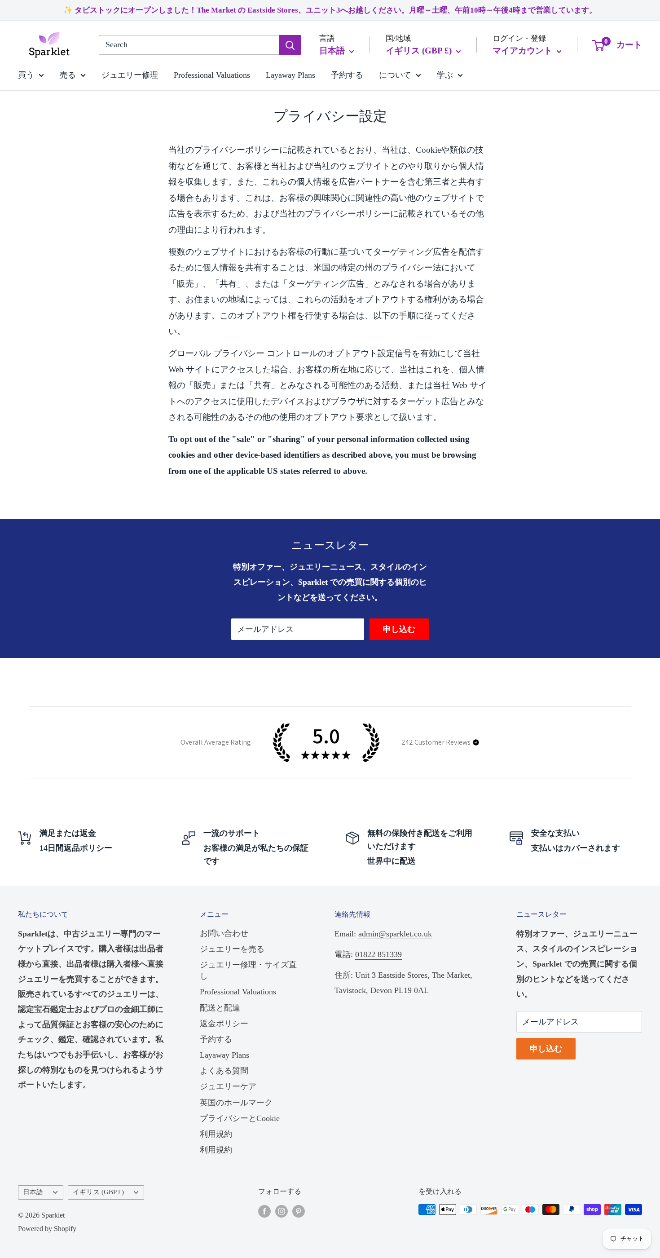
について (395, 74)
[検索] (290, 45)
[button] (476, 742)
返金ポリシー (224, 1023)
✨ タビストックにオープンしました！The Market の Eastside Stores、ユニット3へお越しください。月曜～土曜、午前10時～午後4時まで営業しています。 (330, 10)
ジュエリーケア (228, 1086)
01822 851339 (378, 954)
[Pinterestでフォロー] (298, 1211)
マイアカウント (523, 50)
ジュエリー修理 (129, 74)
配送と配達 (220, 1007)
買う (26, 74)
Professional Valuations (212, 74)
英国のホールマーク (236, 1102)
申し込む (399, 629)
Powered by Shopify (47, 1228)
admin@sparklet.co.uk (395, 933)
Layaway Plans (290, 74)
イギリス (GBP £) (98, 1192)
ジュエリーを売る (232, 949)
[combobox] (189, 45)
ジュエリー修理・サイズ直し (248, 970)
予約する (347, 74)
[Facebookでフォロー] (264, 1211)
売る (68, 74)
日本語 (33, 1192)
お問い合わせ (224, 933)
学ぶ (445, 74)
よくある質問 (224, 1070)
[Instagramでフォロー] (281, 1211)
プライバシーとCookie (240, 1118)
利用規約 (216, 1134)
